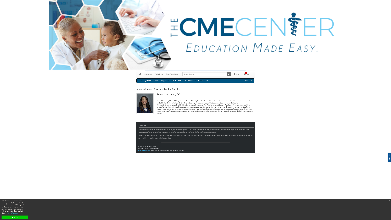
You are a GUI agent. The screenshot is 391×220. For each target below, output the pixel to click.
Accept (15, 217)
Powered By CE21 (144, 151)
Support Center (143, 148)
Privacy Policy (154, 148)
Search (156, 81)
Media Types (159, 74)
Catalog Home (145, 81)
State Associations (172, 74)
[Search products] (229, 74)
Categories (148, 74)
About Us (248, 81)
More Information (12, 213)
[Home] (140, 74)
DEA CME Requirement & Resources (193, 81)
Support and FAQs (168, 81)
